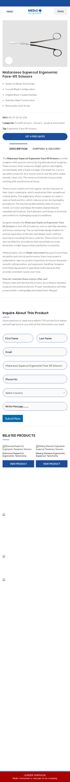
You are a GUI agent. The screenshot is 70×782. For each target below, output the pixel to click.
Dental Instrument (12, 614)
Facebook (8, 701)
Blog (5, 675)
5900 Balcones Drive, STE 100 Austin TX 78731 (31, 542)
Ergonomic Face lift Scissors (22, 128)
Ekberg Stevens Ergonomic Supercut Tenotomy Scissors (50, 456)
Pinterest (7, 713)
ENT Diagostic (10, 620)
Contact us (8, 681)
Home (6, 652)
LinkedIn (7, 707)
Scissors (38, 122)
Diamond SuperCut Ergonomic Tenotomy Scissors (15, 456)
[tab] (18, 148)
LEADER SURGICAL (35, 777)
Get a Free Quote (35, 136)
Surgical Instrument (54, 122)
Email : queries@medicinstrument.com (27, 536)
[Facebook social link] (31, 3)
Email (60, 11)
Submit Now (12, 418)
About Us (7, 657)
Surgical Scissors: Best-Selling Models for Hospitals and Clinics (52, 583)
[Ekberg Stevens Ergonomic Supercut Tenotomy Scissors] (51, 448)
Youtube (7, 725)
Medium (7, 719)
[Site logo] (35, 11)
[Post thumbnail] (19, 564)
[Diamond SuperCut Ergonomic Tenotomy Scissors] (18, 448)
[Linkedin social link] (39, 3)
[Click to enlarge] (9, 60)
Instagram (8, 695)
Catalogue (8, 669)
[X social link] (35, 3)
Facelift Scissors (23, 122)
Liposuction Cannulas (14, 632)
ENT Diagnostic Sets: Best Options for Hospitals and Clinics (51, 560)
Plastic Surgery (10, 608)
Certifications (10, 663)
